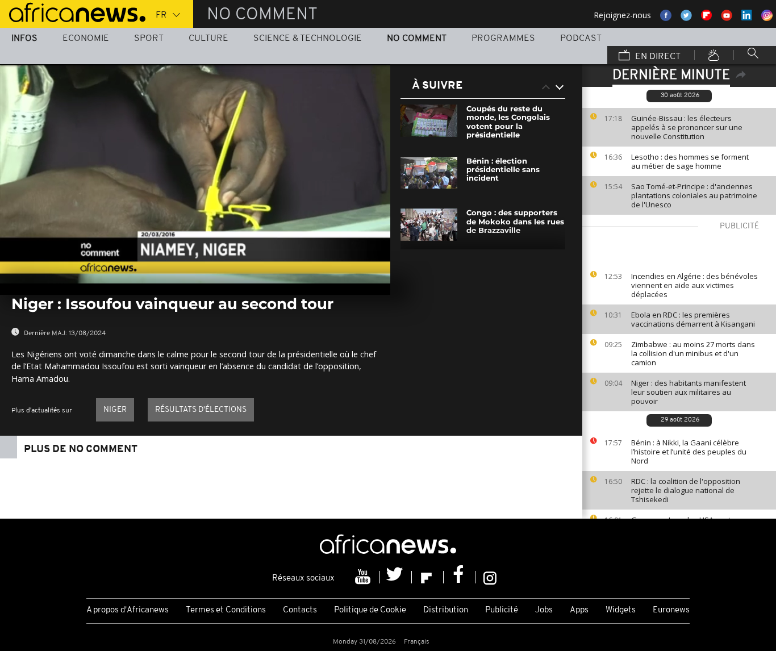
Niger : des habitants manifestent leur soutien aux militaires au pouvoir (688, 392)
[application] (195, 173)
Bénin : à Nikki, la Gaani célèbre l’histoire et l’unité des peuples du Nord (688, 451)
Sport (149, 38)
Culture (208, 38)
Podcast (581, 38)
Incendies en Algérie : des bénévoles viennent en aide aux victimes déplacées (694, 285)
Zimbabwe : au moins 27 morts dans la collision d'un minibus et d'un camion (693, 353)
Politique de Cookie (370, 610)
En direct (657, 56)
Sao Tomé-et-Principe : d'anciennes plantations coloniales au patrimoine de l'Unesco (694, 195)
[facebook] (459, 577)
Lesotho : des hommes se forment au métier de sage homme (690, 161)
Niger (115, 410)
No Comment (417, 38)
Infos (24, 38)
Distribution (445, 610)
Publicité (501, 610)
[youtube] (364, 577)
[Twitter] (396, 577)
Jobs (544, 610)
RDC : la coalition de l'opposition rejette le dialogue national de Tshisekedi (685, 490)
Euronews (671, 610)
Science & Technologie (307, 38)
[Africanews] (72, 11)
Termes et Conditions (226, 610)
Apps (579, 610)
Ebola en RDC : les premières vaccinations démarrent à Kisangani (693, 319)
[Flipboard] (428, 577)
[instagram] (489, 577)
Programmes (503, 38)
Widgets (621, 610)
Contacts (300, 610)
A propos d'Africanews (127, 610)
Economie (85, 38)
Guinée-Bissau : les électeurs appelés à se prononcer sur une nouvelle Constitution (686, 127)
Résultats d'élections (201, 410)
